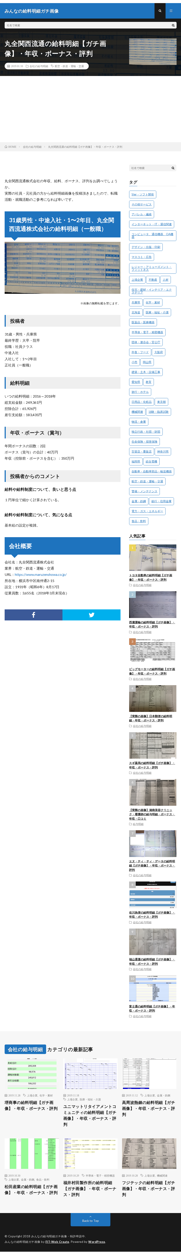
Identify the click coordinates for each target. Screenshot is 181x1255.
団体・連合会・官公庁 (146, 342)
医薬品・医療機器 (143, 322)
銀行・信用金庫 (161, 501)
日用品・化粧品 (142, 402)
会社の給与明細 (39, 66)
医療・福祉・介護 (157, 312)
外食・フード (140, 352)
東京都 (161, 402)
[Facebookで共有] (34, 614)
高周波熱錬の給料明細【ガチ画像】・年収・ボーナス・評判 (148, 1108)
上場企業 (137, 279)
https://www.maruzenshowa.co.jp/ (41, 574)
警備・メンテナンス (144, 491)
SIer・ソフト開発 (143, 194)
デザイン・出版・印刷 (146, 247)
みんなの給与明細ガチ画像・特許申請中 (58, 1236)
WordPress (96, 1242)
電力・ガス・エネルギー (147, 511)
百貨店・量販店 (142, 451)
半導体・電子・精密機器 (147, 332)
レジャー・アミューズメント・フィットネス (152, 268)
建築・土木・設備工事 (146, 372)
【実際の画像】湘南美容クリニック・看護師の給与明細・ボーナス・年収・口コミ (152, 814)
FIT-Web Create (57, 1242)
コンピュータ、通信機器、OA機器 (152, 235)
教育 (148, 382)
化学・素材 (153, 302)
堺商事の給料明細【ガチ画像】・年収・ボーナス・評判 (31, 1105)
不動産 (153, 279)
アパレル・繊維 (142, 214)
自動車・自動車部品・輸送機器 (152, 471)
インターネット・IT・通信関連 (152, 224)
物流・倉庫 (139, 421)
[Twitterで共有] (91, 614)
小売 (134, 362)
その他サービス (142, 204)
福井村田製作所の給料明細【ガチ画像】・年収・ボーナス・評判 (90, 1188)
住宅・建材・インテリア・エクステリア (152, 291)
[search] (173, 25)
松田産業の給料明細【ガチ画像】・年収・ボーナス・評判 (31, 1189)
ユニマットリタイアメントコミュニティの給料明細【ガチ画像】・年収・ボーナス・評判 (90, 1115)
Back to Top (90, 1221)
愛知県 (136, 382)
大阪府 (158, 352)
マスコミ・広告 (142, 257)
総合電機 (151, 461)
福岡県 (136, 461)
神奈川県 (163, 451)
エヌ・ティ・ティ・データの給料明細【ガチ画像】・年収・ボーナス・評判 (152, 865)
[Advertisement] (90, 109)
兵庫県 (136, 302)
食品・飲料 (139, 521)
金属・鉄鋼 (139, 501)
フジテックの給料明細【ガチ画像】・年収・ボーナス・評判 (148, 1188)
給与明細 (138, 824)
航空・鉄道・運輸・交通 (69, 66)
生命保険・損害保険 (144, 441)
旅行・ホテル (140, 392)
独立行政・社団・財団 (146, 431)
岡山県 (147, 362)
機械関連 (137, 411)
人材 (165, 279)
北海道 (136, 312)
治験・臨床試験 (159, 411)
